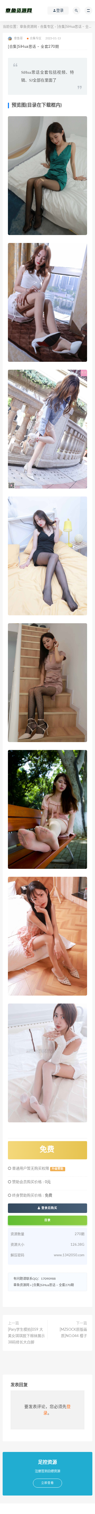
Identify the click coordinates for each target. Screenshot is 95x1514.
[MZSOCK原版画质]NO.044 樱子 (73, 1333)
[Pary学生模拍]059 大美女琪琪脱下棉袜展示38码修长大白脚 (26, 1336)
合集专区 (47, 27)
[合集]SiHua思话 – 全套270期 (53, 1285)
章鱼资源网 (28, 27)
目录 (47, 1220)
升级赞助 (57, 1169)
